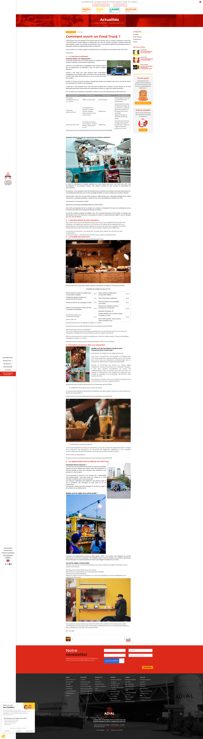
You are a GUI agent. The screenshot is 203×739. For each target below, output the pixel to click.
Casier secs (142, 686)
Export (96, 688)
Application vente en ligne (117, 687)
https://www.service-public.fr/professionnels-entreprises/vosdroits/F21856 (89, 130)
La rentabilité (114, 696)
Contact (8, 557)
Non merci (7, 731)
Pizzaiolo (97, 679)
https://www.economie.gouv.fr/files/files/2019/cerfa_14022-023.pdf (84, 204)
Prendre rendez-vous (143, 103)
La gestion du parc (115, 683)
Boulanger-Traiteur (99, 684)
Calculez (143, 130)
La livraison (113, 689)
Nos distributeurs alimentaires (8, 373)
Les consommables (115, 691)
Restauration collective (100, 691)
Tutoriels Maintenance (8, 553)
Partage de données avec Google (11, 720)
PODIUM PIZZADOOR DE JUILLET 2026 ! (146, 59)
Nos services (7, 363)
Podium (135, 42)
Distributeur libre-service (86, 688)
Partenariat (128, 699)
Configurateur (8, 548)
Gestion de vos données (117, 730)
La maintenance (84, 684)
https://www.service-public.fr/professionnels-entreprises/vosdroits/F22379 (89, 396)
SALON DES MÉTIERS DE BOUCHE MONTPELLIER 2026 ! (146, 67)
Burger (131, 10)
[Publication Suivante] (127, 639)
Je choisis (18, 731)
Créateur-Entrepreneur (100, 686)
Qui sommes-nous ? (8, 357)
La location (83, 679)
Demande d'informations (101, 5)
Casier (114, 10)
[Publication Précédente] (70, 639)
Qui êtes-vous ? (7, 360)
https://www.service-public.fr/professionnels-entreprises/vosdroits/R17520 (89, 458)
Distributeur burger (130, 701)
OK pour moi (29, 731)
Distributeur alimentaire (86, 693)
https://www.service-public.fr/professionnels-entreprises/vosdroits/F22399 (89, 326)
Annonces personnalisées (10, 723)
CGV (108, 730)
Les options (113, 681)
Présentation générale (116, 679)
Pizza (86, 10)
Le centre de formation (85, 686)
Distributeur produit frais (86, 691)
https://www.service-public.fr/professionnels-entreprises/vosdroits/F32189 (89, 384)
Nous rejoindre (7, 366)
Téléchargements (8, 555)
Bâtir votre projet (115, 693)
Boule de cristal (114, 685)
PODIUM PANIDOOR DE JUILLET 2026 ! (146, 52)
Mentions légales (100, 730)
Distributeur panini (129, 686)
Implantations (8, 550)
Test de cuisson (114, 698)
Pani (100, 10)
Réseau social (7, 724)
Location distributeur (116, 700)
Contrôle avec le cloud (145, 700)
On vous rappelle (120, 5)
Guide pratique (71, 32)
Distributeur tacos (129, 688)
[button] (3, 736)
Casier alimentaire (144, 693)
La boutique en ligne (85, 681)
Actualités (8, 370)
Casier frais (142, 684)
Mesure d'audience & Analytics (11, 721)
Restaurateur (98, 681)
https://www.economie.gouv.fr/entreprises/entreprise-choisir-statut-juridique (90, 341)
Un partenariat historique (146, 691)
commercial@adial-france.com (115, 726)
